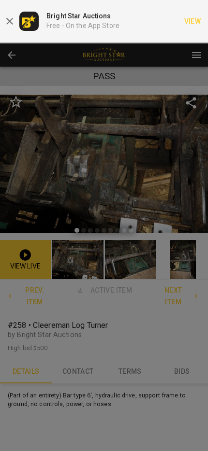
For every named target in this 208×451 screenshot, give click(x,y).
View (192, 21)
